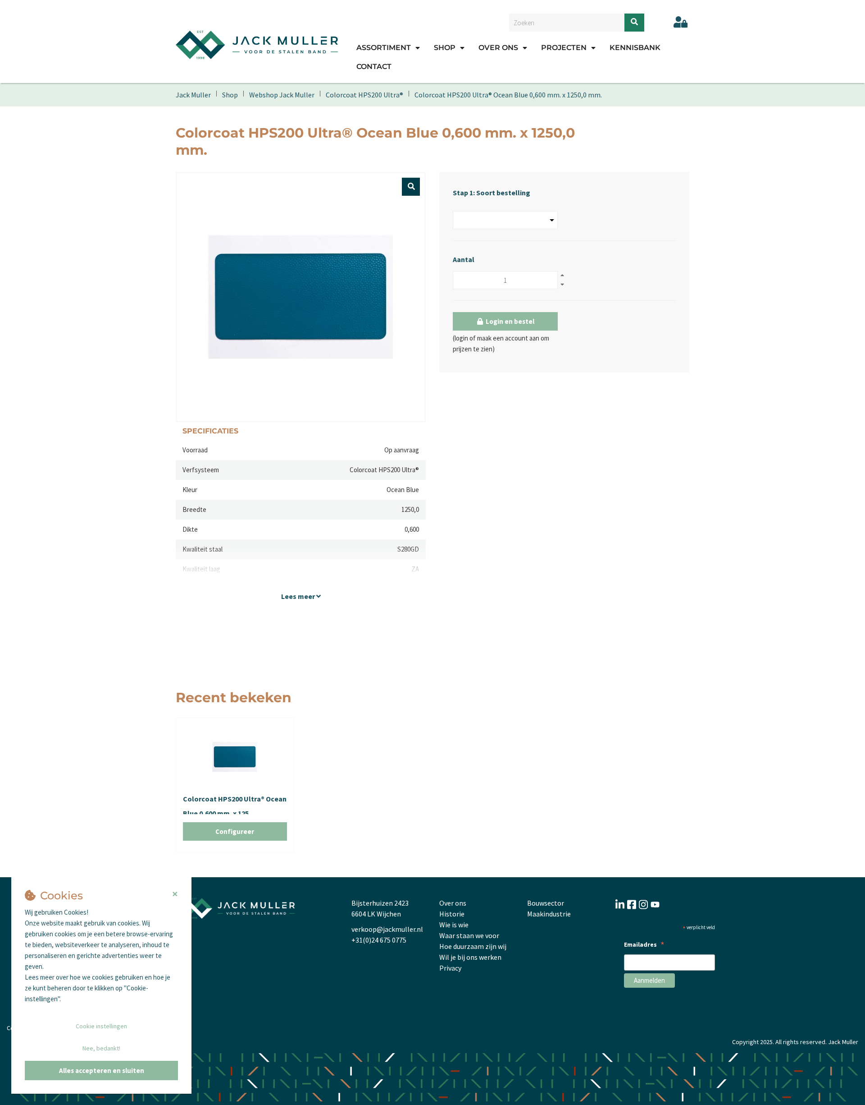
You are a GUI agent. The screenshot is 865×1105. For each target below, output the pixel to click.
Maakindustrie (549, 913)
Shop (444, 47)
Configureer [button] (234, 831)
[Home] (257, 44)
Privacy (450, 967)
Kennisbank (635, 47)
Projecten (564, 47)
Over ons (498, 47)
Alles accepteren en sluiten (101, 1070)
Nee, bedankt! (101, 1048)
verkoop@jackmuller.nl (387, 929)
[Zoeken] (634, 23)
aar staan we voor (472, 935)
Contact (374, 66)
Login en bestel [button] (509, 321)
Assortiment (383, 47)
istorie (454, 913)
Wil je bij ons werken (470, 957)
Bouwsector (545, 902)
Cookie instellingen (101, 1026)
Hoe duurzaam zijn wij (472, 946)
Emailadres (644, 945)
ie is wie (457, 924)
